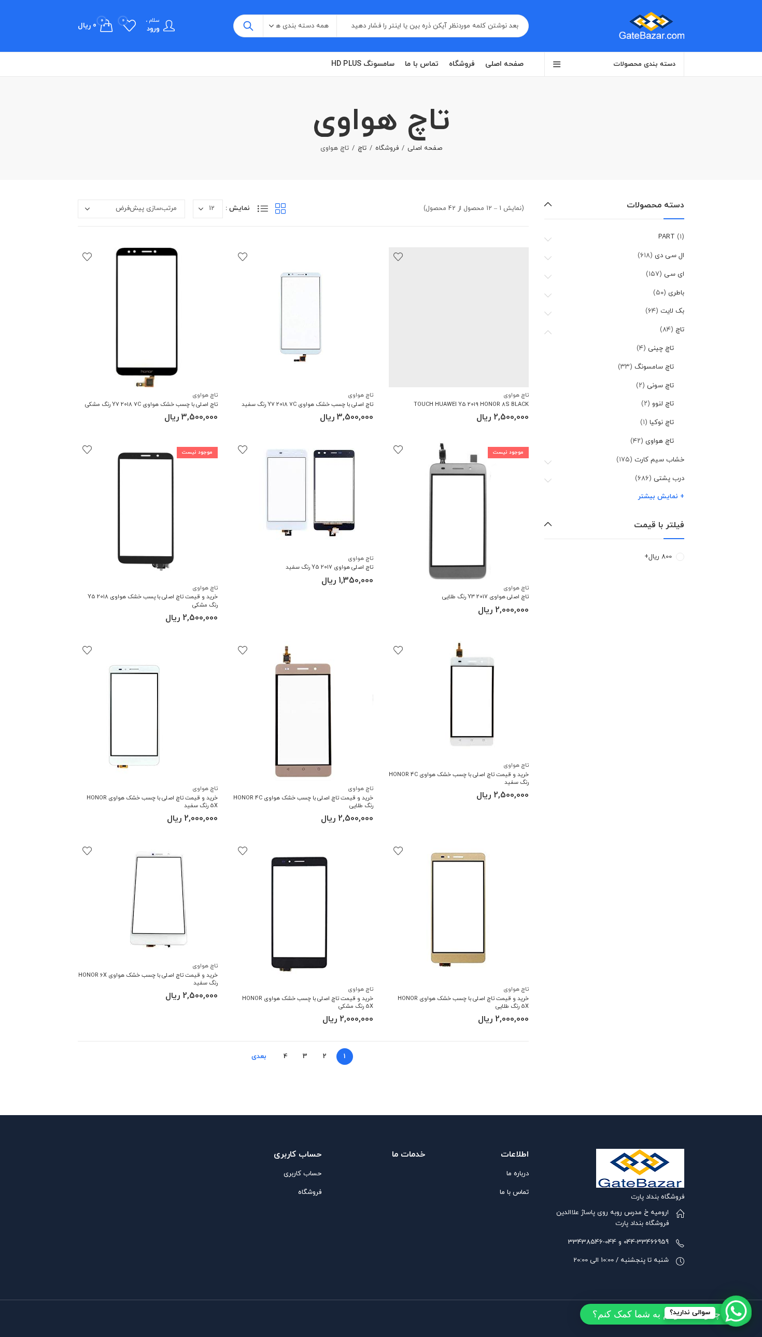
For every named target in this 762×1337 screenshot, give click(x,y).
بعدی (258, 1056)
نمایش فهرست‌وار (263, 208)
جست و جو (248, 26)
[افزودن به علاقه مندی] (398, 256)
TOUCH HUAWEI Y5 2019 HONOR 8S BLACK (471, 404)
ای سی (674, 274)
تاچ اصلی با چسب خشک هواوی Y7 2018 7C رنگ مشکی (151, 404)
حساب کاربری (302, 1173)
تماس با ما (514, 1192)
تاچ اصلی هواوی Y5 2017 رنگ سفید (329, 567)
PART (666, 237)
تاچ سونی (660, 385)
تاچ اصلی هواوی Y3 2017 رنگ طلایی (485, 597)
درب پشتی (669, 478)
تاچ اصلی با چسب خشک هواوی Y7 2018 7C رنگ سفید (307, 404)
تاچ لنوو (663, 404)
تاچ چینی (661, 348)
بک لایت (672, 311)
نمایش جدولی (280, 208)
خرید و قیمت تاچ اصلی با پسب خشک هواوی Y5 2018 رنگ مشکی (153, 601)
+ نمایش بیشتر (661, 496)
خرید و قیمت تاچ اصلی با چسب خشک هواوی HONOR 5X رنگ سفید (152, 802)
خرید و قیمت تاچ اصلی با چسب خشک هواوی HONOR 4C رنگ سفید (459, 778)
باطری (676, 293)
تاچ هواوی (516, 395)
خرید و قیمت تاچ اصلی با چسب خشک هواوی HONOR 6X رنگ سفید (148, 979)
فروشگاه (387, 148)
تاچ (362, 148)
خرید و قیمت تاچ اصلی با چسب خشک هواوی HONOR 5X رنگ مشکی (307, 1002)
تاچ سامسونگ (654, 367)
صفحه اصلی (424, 148)
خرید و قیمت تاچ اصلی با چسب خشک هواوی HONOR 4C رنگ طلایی (303, 802)
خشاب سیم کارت (659, 460)
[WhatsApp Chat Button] (736, 1311)
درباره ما (517, 1173)
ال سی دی (669, 255)
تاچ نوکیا (662, 422)
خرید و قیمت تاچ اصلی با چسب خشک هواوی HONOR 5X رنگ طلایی (463, 1002)
